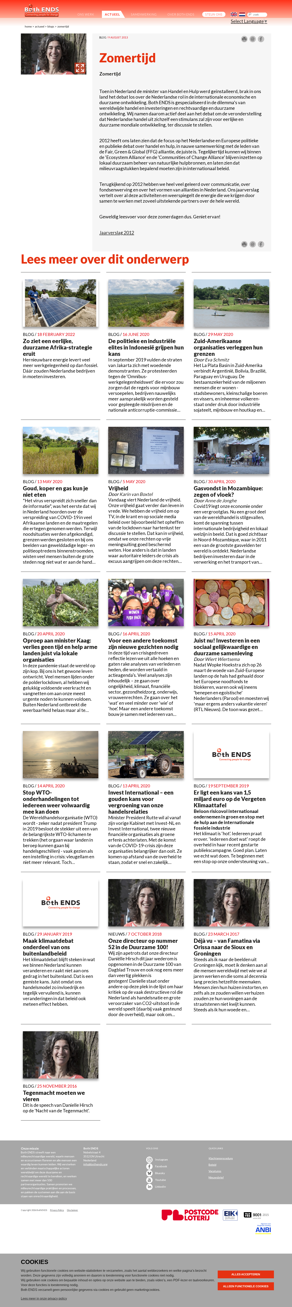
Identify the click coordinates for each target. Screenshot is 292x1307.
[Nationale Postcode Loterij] (190, 1219)
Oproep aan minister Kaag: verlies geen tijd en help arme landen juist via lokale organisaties (60, 650)
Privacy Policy (57, 1210)
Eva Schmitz (217, 359)
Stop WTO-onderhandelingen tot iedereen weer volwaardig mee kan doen (56, 802)
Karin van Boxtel (136, 494)
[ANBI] (263, 1233)
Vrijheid (118, 488)
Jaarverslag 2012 (116, 232)
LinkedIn (160, 1186)
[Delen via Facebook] (261, 40)
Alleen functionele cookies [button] (245, 1286)
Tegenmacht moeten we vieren (54, 1095)
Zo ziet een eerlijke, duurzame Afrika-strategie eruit (57, 347)
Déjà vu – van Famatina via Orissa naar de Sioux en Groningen (227, 947)
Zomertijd (63, 26)
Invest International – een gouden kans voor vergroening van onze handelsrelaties (140, 802)
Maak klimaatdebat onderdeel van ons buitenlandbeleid (48, 947)
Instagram (161, 1159)
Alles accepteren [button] (245, 1274)
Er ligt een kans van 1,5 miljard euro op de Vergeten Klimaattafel (230, 799)
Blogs (50, 26)
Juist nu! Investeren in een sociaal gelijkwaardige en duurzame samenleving (227, 646)
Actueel (39, 26)
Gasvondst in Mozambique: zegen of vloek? (228, 491)
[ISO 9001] (230, 1219)
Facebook (161, 1166)
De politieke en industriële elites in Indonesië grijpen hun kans (146, 347)
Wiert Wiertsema (222, 659)
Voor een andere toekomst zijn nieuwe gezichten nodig (143, 643)
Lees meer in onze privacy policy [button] (44, 1298)
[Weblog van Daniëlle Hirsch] (53, 73)
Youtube (160, 1179)
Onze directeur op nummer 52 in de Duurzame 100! (143, 943)
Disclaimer (72, 1210)
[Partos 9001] (256, 1219)
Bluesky (160, 1173)
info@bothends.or (94, 1164)
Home (28, 26)
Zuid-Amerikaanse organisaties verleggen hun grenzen (228, 347)
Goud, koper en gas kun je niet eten (55, 491)
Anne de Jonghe (221, 500)
